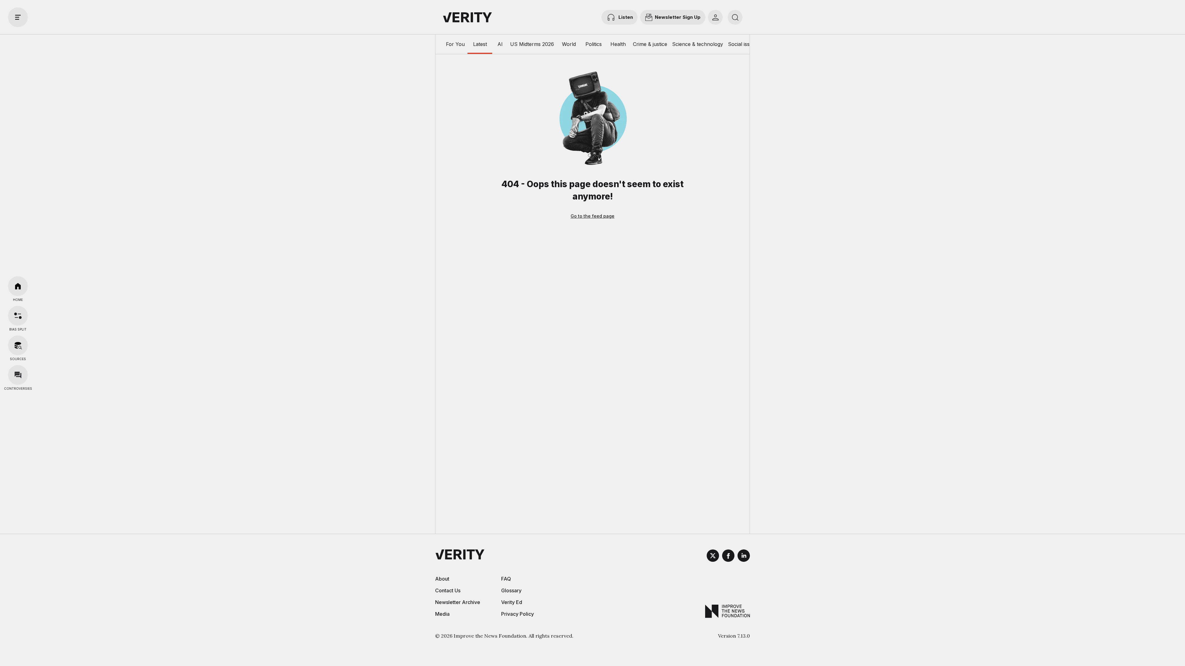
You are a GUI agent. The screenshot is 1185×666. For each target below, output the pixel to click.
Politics (593, 44)
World (569, 44)
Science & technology (697, 44)
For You (455, 44)
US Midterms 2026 (532, 44)
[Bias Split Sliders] (18, 316)
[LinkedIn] (744, 556)
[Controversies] (18, 375)
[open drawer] (18, 17)
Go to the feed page (592, 216)
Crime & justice (650, 44)
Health (618, 44)
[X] (713, 556)
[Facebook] (728, 556)
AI (500, 44)
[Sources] (18, 345)
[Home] (18, 286)
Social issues (743, 44)
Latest (480, 44)
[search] (735, 17)
